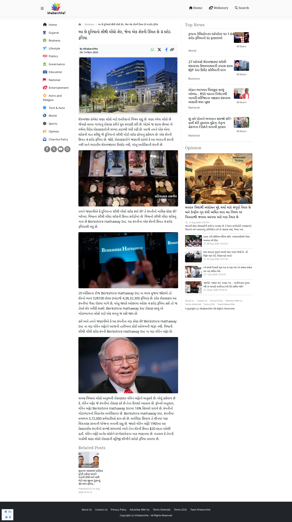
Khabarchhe (90, 49)
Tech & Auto (56, 108)
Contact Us (202, 301)
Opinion (53, 132)
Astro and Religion (52, 98)
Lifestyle (54, 49)
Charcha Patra (58, 140)
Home (197, 8)
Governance (56, 64)
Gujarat (53, 33)
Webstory (220, 8)
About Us (189, 301)
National (54, 80)
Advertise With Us (233, 301)
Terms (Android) (193, 304)
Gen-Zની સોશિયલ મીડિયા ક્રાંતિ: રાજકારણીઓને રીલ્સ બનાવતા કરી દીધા (226, 238)
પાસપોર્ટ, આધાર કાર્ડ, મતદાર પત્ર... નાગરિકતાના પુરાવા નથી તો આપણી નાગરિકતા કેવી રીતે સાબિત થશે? (226, 284)
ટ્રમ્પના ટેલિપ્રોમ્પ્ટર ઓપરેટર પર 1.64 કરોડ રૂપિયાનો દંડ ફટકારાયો (211, 36)
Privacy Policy (216, 301)
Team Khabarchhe (226, 304)
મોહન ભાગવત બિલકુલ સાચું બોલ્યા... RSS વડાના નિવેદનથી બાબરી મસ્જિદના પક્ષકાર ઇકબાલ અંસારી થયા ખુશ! (209, 96)
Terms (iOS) (209, 304)
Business (54, 41)
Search (243, 8)
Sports (52, 124)
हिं (9, 517)
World (52, 116)
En (9, 512)
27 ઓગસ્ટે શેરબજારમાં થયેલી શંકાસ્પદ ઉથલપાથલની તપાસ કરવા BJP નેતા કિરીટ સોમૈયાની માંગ (210, 66)
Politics (53, 56)
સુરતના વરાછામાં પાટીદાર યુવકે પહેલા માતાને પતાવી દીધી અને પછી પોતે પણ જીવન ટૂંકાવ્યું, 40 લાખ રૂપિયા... (90, 477)
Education (55, 72)
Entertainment (58, 88)
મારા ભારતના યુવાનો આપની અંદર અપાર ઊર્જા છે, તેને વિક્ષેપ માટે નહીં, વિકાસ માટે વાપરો (225, 254)
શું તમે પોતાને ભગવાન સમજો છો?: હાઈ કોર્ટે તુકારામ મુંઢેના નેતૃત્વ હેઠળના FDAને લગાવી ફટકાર (210, 123)
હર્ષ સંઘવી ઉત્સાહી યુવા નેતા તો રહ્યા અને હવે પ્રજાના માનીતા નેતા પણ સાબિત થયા (227, 269)
